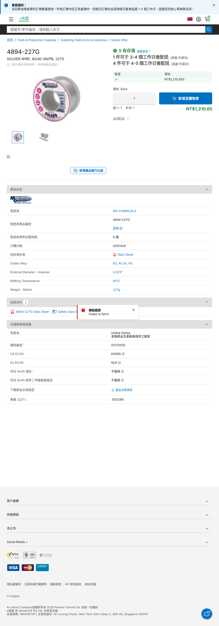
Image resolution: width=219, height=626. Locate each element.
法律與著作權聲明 (35, 584)
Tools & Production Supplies (36, 40)
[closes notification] (214, 5)
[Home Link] (28, 19)
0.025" (118, 272)
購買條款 (55, 584)
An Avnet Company (19, 607)
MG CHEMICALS (124, 211)
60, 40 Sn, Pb (122, 263)
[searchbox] (106, 29)
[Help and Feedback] (206, 613)
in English (13, 596)
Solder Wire (119, 40)
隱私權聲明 (14, 584)
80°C (116, 281)
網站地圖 (90, 584)
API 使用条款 (73, 584)
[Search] (208, 29)
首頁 (10, 40)
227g (116, 289)
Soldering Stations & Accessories (84, 40)
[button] (11, 19)
